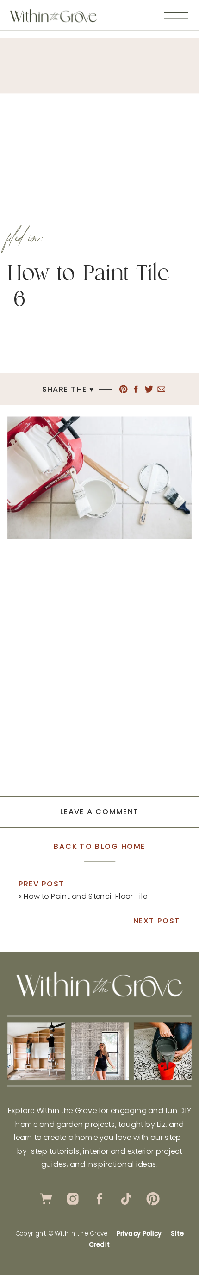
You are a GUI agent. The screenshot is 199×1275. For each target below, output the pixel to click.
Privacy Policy (139, 1233)
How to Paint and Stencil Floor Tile (85, 896)
